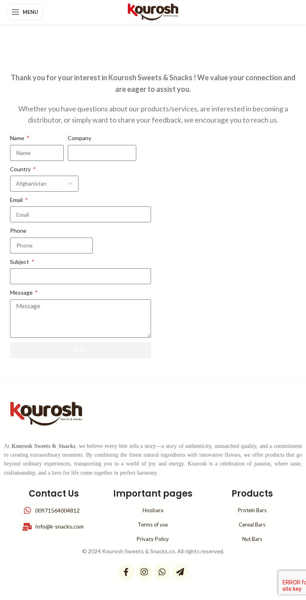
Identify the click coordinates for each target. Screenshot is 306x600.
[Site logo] (153, 11)
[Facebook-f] (126, 572)
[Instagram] (144, 572)
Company (79, 138)
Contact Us (54, 493)
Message (22, 292)
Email (17, 199)
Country (21, 169)
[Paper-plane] (180, 572)
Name (18, 138)
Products (252, 493)
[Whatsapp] (162, 572)
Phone (18, 230)
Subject (20, 261)
